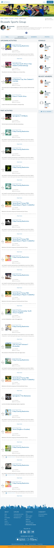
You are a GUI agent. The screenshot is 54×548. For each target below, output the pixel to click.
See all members (46, 111)
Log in (44, 2)
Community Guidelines (42, 514)
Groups (16, 18)
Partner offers (28, 517)
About (6, 514)
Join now (50, 2)
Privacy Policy (40, 544)
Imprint (26, 544)
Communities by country (18, 514)
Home (2, 18)
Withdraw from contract (31, 524)
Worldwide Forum (17, 517)
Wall (7, 37)
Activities (21, 37)
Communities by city (18, 516)
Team (6, 516)
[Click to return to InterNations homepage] (6, 1)
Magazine (28, 519)
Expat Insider (28, 521)
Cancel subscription (29, 523)
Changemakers (41, 516)
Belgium (6, 18)
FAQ (26, 514)
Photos (47, 37)
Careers (6, 521)
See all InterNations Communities (38, 546)
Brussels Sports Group (16, 44)
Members (34, 37)
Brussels (12, 18)
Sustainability (7, 517)
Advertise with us (8, 524)
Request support (29, 516)
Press (6, 519)
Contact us (7, 523)
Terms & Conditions (32, 544)
